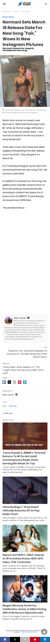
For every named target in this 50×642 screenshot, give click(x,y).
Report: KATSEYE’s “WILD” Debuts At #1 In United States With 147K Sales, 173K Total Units (23, 558)
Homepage (7, 12)
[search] (45, 3)
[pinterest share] (19, 382)
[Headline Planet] (25, 4)
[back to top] (44, 632)
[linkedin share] (24, 382)
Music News (25, 12)
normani (13, 406)
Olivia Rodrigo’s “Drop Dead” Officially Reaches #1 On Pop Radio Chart (21, 510)
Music (15, 12)
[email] (25, 639)
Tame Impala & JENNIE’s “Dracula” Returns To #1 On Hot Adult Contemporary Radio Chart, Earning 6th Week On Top (24, 458)
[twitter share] (9, 382)
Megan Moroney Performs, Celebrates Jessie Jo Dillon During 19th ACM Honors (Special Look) (24, 609)
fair (4, 406)
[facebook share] (4, 382)
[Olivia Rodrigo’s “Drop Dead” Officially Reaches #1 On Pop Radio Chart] (25, 490)
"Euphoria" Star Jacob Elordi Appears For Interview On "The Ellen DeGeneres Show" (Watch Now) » (27, 353)
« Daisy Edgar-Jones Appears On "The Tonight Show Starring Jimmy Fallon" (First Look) (23, 370)
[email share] (14, 382)
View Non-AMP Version (29, 632)
